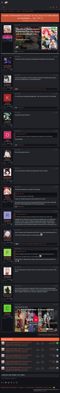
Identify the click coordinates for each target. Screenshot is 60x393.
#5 (56, 112)
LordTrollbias (7, 65)
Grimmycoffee (7, 177)
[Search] (3, 7)
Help (45, 387)
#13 (56, 267)
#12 (56, 248)
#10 (56, 211)
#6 (56, 130)
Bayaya (7, 159)
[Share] (55, 25)
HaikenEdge (52, 349)
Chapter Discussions (23, 345)
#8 (56, 168)
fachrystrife (7, 257)
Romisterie (7, 220)
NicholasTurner (7, 295)
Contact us (21, 387)
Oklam (7, 140)
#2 (56, 56)
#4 (56, 93)
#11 (56, 229)
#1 (56, 25)
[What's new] (56, 7)
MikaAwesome (52, 343)
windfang (7, 121)
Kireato (7, 103)
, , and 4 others (32, 89)
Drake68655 (7, 239)
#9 (56, 186)
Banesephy (7, 276)
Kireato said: (19, 193)
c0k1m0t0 (7, 313)
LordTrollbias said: (20, 134)
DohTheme (44, 390)
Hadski (53, 362)
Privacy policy (39, 387)
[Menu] (2, 2)
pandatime (7, 84)
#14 (56, 285)
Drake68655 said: (20, 251)
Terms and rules (30, 387)
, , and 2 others (32, 243)
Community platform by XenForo (46, 389)
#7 (56, 149)
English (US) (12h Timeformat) (9, 387)
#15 (56, 304)
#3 (56, 75)
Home (50, 387)
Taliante (53, 356)
